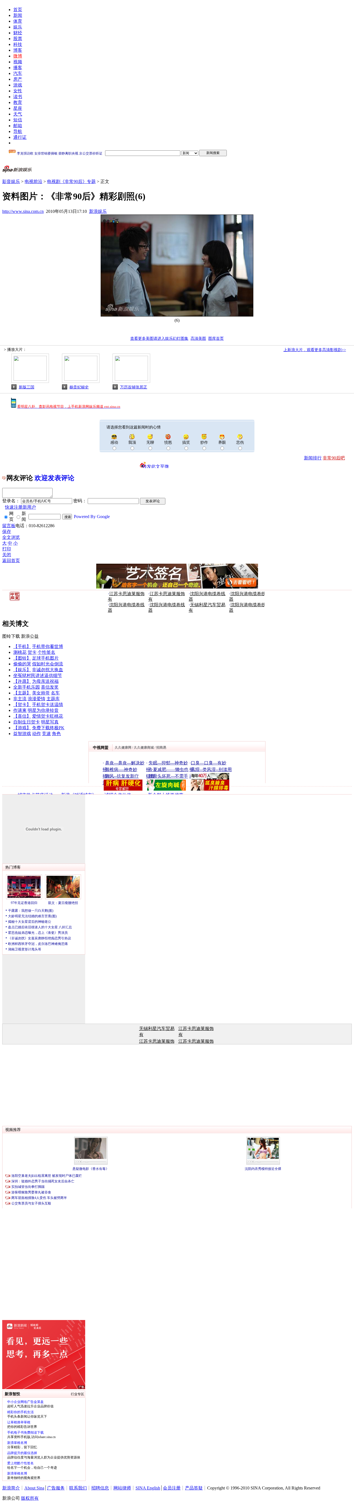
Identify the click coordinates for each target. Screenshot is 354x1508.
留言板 (8, 525)
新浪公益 (30, 636)
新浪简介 (11, 1488)
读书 (17, 96)
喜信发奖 (50, 687)
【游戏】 (22, 727)
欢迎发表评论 (54, 478)
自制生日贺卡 (26, 722)
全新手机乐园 (26, 687)
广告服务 (56, 1488)
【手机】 (22, 646)
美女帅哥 (41, 693)
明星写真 (50, 722)
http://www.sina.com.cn (23, 211)
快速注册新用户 (20, 507)
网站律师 (122, 1488)
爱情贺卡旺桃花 (47, 716)
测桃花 (20, 652)
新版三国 (26, 387)
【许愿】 (22, 681)
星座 (17, 108)
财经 (17, 32)
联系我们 (78, 1488)
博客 (17, 50)
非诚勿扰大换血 (47, 669)
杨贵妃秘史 (79, 387)
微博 (17, 56)
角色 (56, 733)
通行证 (20, 137)
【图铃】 (22, 658)
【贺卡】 (22, 704)
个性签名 (46, 652)
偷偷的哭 (22, 664)
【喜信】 (22, 716)
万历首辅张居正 (133, 387)
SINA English (148, 1488)
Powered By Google (92, 516)
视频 (17, 61)
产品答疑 (194, 1488)
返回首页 (11, 560)
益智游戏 (22, 733)
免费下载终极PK (48, 727)
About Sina (34, 1488)
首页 (17, 9)
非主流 (20, 698)
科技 (17, 44)
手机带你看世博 (47, 646)
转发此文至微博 (155, 466)
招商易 (161, 747)
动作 (36, 733)
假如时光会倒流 (47, 664)
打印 (6, 549)
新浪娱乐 (98, 211)
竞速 (46, 733)
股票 (17, 38)
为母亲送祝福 (45, 681)
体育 (17, 21)
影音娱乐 (11, 181)
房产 (17, 79)
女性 (17, 90)
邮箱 (17, 125)
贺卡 (32, 652)
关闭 (6, 554)
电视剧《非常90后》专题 (71, 181)
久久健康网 (123, 747)
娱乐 (17, 27)
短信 (17, 119)
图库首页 (216, 338)
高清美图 (198, 338)
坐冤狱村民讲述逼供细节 (37, 675)
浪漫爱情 (36, 698)
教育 (17, 102)
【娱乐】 (22, 669)
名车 (55, 693)
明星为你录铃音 (43, 710)
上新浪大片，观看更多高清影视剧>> (314, 350)
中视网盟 (100, 748)
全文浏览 (11, 537)
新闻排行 (313, 458)
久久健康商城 (144, 747)
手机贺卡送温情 (47, 704)
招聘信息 (100, 1488)
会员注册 (172, 1488)
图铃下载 (11, 636)
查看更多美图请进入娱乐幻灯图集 (159, 338)
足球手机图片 (45, 658)
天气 (17, 114)
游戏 (17, 85)
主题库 (53, 698)
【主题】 (22, 693)
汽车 (17, 73)
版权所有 (30, 1498)
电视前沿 (33, 181)
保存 (6, 531)
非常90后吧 (334, 458)
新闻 (17, 15)
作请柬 (20, 710)
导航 (17, 131)
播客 (17, 67)
